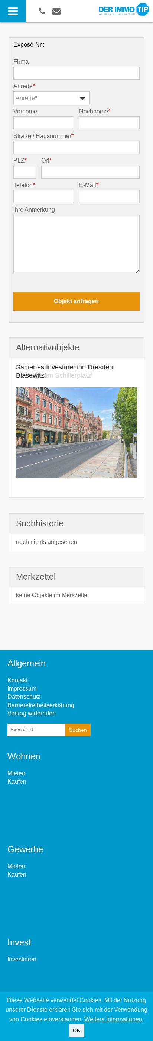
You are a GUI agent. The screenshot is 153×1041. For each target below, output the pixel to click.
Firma (21, 62)
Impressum (21, 688)
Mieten (16, 773)
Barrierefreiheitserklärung (40, 705)
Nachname (94, 112)
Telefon (24, 185)
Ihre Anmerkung (34, 210)
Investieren (21, 959)
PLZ (20, 161)
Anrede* (26, 98)
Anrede (24, 86)
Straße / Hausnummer (43, 136)
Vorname (25, 112)
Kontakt (17, 680)
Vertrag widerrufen (31, 713)
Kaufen (16, 781)
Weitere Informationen (113, 1019)
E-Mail (88, 185)
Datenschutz (23, 697)
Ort (46, 161)
